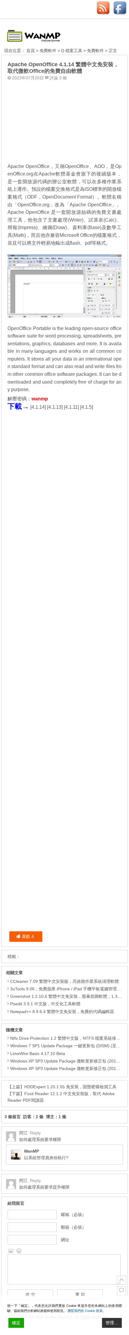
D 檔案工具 (71, 50)
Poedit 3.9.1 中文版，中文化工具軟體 (45, 1003)
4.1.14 (38, 407)
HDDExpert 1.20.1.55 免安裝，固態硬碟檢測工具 (70, 1086)
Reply (35, 1132)
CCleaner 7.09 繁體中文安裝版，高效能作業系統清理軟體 (64, 981)
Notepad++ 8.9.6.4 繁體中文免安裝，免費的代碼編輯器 (62, 1011)
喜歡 (28, 936)
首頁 (30, 50)
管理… (112, 1322)
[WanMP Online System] (37, 34)
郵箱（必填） (73, 1227)
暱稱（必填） (73, 1214)
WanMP (31, 1151)
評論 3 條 (58, 77)
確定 (16, 1322)
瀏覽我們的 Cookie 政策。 (87, 1311)
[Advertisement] (65, 120)
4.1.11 (71, 407)
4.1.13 (55, 407)
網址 (65, 1239)
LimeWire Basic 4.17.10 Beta (37, 1053)
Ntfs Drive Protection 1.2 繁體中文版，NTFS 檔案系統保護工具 (69, 1038)
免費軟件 (48, 50)
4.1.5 (86, 407)
